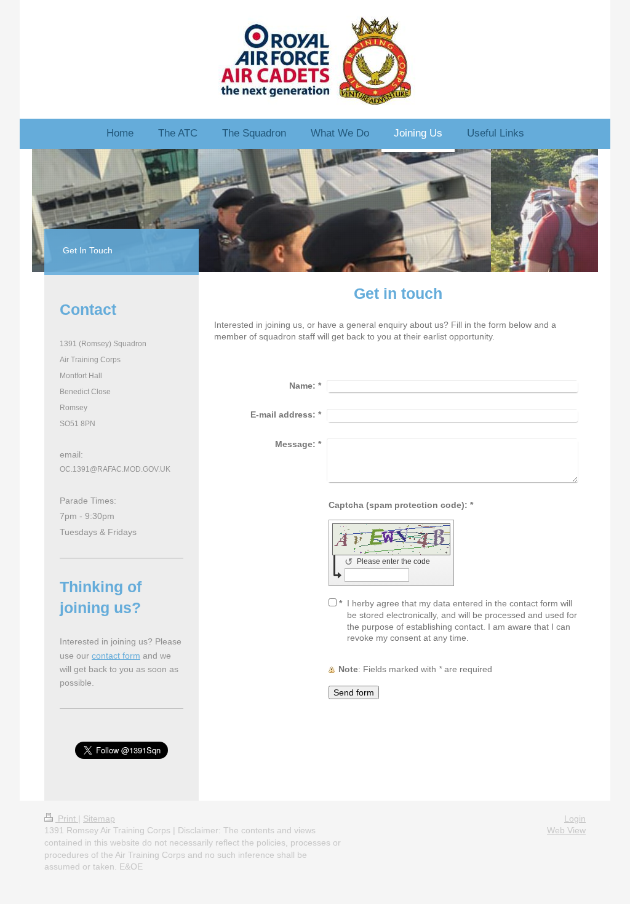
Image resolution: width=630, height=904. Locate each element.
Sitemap (99, 818)
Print (66, 818)
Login (575, 818)
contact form (116, 655)
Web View (566, 830)
